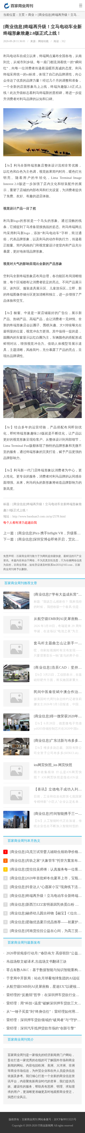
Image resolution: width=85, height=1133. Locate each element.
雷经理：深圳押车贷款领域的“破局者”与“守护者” (44, 1020)
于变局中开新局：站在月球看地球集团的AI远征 (43, 978)
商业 (31, 14)
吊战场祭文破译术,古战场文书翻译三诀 (36, 961)
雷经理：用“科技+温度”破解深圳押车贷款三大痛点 (45, 1003)
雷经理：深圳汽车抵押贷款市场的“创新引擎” (41, 1028)
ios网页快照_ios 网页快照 (53, 765)
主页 (22, 14)
